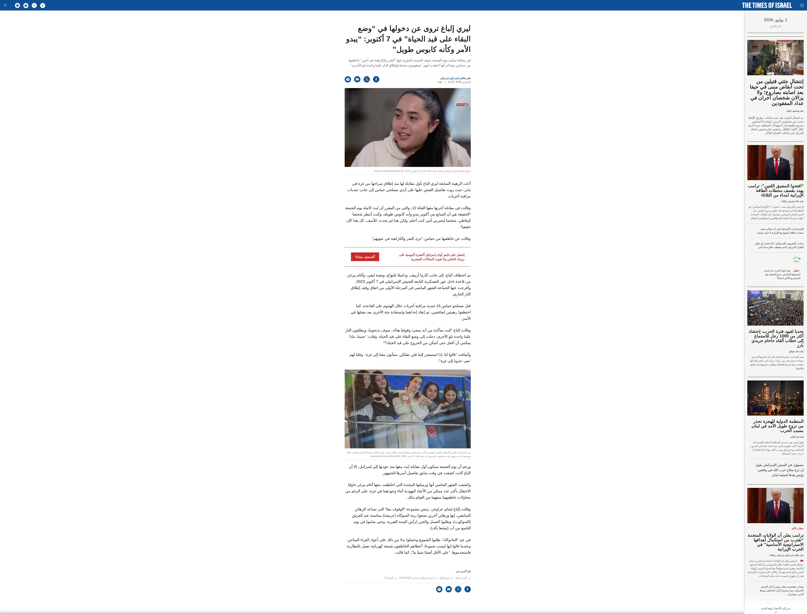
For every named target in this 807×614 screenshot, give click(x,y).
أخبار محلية (461, 577)
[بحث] (5, 5)
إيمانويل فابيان (792, 111)
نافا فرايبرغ (794, 201)
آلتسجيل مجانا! (365, 257)
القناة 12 (389, 577)
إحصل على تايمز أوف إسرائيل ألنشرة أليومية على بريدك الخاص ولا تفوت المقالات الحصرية (431, 257)
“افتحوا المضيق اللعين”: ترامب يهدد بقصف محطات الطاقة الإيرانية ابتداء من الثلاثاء (776, 190)
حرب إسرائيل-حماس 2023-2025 (416, 577)
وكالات (784, 201)
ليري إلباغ (445, 577)
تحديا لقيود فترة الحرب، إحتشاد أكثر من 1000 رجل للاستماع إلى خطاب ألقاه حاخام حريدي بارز (776, 338)
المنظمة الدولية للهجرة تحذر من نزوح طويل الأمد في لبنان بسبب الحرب (778, 426)
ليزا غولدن (794, 437)
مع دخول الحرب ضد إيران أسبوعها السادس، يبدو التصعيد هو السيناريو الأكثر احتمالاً (782, 274)
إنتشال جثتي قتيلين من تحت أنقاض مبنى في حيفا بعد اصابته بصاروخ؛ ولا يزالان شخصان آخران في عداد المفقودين (777, 92)
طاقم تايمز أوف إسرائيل (453, 78)
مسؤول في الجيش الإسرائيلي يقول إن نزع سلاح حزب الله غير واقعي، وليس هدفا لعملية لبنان (779, 470)
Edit (440, 82)
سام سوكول (794, 351)
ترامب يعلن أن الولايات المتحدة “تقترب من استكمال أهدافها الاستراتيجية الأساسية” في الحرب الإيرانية (776, 542)
